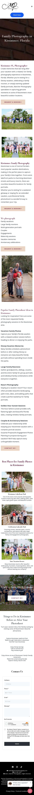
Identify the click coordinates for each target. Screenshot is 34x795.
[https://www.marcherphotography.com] (10, 6)
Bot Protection (8, 719)
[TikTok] (21, 767)
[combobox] (6, 693)
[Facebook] (13, 767)
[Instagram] (17, 767)
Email (6, 697)
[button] (31, 6)
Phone (6, 688)
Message (7, 706)
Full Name (6, 680)
